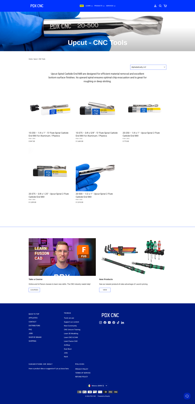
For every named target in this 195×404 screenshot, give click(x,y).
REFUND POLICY (81, 377)
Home (30, 59)
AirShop (67, 345)
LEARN (88, 6)
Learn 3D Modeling (71, 334)
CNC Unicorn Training (72, 330)
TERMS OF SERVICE (83, 373)
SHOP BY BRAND (35, 337)
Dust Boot (68, 349)
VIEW (105, 290)
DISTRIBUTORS (34, 326)
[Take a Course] (62, 257)
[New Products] (132, 257)
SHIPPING (32, 341)
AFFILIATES (33, 318)
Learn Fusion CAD (71, 341)
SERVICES (110, 6)
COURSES (34, 290)
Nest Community (70, 326)
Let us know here (62, 369)
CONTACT (32, 322)
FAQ (30, 329)
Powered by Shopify (104, 396)
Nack (66, 357)
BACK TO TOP (34, 314)
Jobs (66, 353)
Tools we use (69, 318)
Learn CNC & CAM (71, 337)
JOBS (31, 333)
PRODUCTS (98, 6)
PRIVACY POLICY (81, 369)
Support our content (71, 322)
